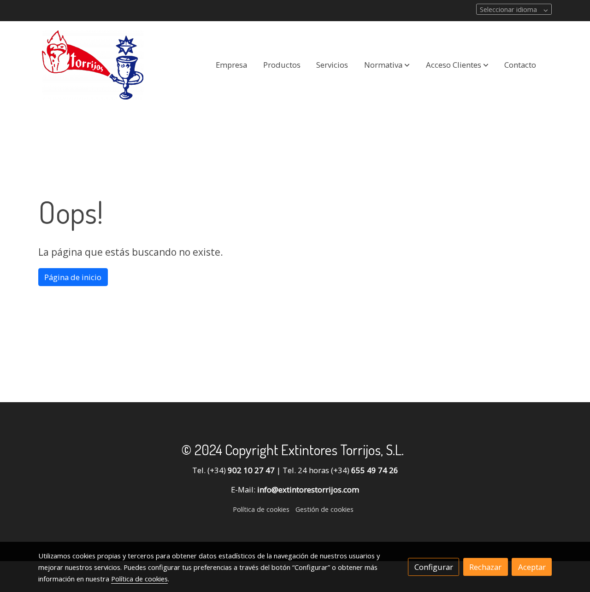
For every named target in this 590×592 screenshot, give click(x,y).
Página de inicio (72, 277)
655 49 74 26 (374, 470)
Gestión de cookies (324, 509)
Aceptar (532, 567)
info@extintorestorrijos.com (308, 489)
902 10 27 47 (251, 470)
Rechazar (485, 567)
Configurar (433, 567)
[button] (387, 65)
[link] (92, 65)
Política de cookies (261, 509)
